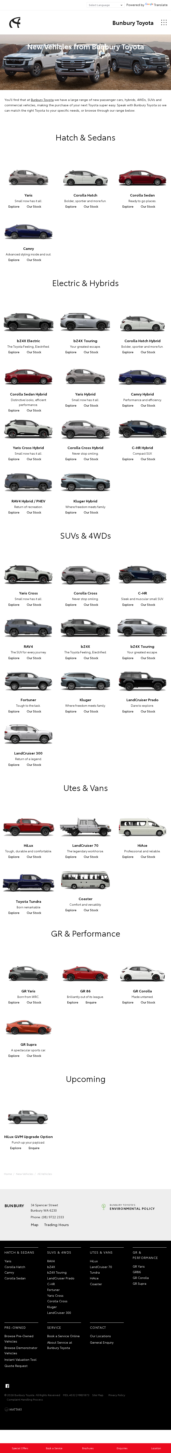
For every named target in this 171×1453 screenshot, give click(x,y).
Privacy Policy (116, 1395)
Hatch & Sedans (19, 1252)
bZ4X (51, 1266)
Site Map (97, 1395)
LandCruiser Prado (60, 1278)
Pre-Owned (15, 1327)
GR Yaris (139, 1266)
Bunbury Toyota (133, 22)
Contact (98, 1327)
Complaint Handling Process (25, 1399)
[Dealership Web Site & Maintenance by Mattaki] (13, 1409)
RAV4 (51, 1261)
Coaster (96, 1284)
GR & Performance (145, 1255)
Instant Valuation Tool (20, 1359)
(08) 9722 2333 (53, 1217)
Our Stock (34, 206)
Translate (161, 4)
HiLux (94, 1261)
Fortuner (53, 1289)
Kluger (52, 1306)
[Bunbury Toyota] (14, 22)
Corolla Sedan (15, 1278)
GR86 (137, 1272)
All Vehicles (44, 1174)
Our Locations (100, 1336)
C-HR (51, 1284)
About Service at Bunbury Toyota (59, 1345)
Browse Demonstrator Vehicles (20, 1350)
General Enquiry (102, 1342)
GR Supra (139, 1283)
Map (34, 1224)
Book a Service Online (63, 1336)
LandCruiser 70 (101, 1266)
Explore (13, 206)
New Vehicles (24, 1174)
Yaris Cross (55, 1295)
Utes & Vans (101, 1252)
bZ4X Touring (57, 1272)
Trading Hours (56, 1224)
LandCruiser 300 (59, 1312)
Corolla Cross (57, 1301)
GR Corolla (141, 1277)
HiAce (94, 1278)
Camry (9, 1272)
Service (54, 1327)
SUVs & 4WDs (59, 1252)
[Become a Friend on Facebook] (7, 1385)
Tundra (95, 1272)
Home (8, 1174)
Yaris (7, 1261)
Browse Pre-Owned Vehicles (18, 1338)
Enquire (91, 1002)
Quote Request (16, 1365)
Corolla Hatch (14, 1266)
